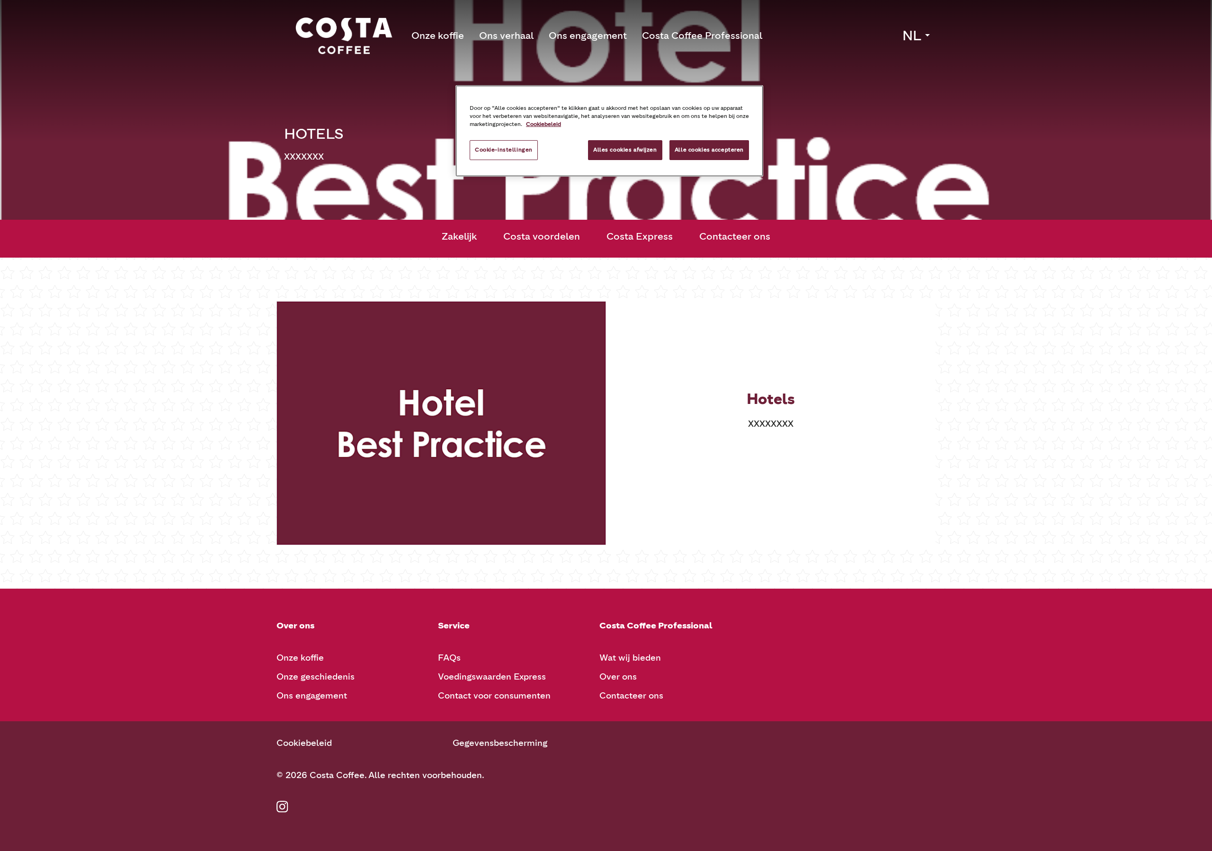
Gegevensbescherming (500, 743)
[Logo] (343, 36)
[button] (917, 35)
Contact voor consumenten (494, 695)
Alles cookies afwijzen (625, 149)
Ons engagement (588, 35)
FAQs (449, 658)
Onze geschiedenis (315, 677)
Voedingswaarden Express (492, 677)
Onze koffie (437, 35)
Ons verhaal (506, 35)
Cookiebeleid (304, 743)
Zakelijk (459, 236)
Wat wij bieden (630, 658)
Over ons (618, 677)
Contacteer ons (734, 236)
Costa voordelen (541, 236)
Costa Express (639, 236)
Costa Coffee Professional (702, 35)
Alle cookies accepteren (709, 149)
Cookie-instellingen (504, 149)
